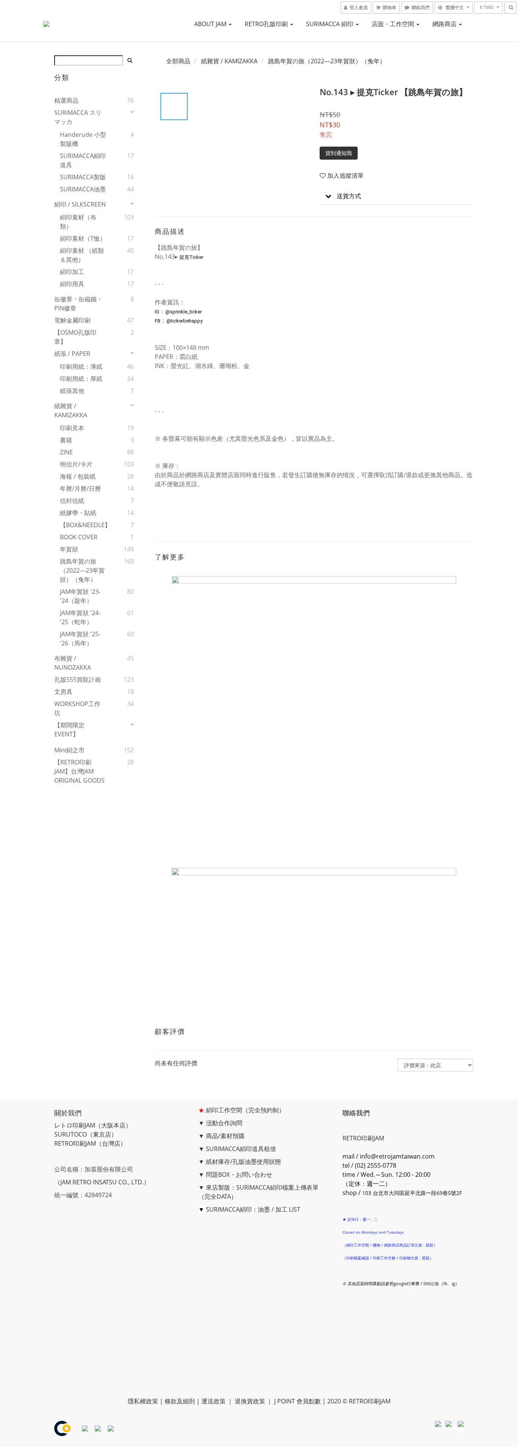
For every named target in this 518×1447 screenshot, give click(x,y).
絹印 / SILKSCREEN (80, 204)
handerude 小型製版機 (83, 139)
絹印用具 (72, 284)
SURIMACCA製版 (83, 177)
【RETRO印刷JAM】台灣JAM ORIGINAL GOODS (79, 771)
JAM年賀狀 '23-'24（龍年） (80, 596)
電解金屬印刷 (72, 320)
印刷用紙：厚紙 (81, 378)
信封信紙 (72, 500)
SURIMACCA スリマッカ (78, 117)
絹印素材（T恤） (83, 238)
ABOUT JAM (211, 24)
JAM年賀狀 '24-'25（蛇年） (80, 617)
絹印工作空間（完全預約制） (245, 1110)
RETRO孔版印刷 (267, 24)
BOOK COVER (78, 537)
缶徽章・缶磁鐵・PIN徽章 (78, 303)
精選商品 (66, 100)
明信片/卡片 (76, 464)
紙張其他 (72, 391)
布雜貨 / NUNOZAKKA (72, 663)
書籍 (66, 440)
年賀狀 (69, 549)
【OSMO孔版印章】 (75, 337)
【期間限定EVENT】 (69, 729)
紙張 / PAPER (72, 353)
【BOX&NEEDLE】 (84, 525)
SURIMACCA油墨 (83, 189)
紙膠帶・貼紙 (78, 513)
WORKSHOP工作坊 (77, 708)
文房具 (63, 691)
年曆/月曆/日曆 (80, 488)
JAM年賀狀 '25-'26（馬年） (80, 638)
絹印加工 (72, 272)
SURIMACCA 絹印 (330, 24)
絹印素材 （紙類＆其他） (82, 255)
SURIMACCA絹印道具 (83, 160)
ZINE (66, 452)
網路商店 (445, 24)
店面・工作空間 (394, 24)
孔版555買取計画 (77, 679)
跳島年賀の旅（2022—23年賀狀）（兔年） (82, 570)
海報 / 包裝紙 (78, 476)
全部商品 (178, 61)
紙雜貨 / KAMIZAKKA (70, 410)
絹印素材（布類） (78, 221)
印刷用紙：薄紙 (81, 366)
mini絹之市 (69, 750)
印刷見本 (72, 428)
